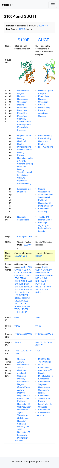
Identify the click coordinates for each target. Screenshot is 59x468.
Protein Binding (24, 146)
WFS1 (26, 255)
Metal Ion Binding (21, 168)
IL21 (30, 286)
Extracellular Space (23, 366)
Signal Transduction (23, 414)
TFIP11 (17, 309)
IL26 (26, 289)
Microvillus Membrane (22, 114)
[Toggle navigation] (52, 5)
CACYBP (18, 269)
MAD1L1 (18, 255)
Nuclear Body (44, 107)
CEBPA (27, 269)
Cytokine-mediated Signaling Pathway (21, 374)
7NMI (16, 353)
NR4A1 (45, 278)
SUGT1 (44, 39)
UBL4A (24, 311)
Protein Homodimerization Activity (25, 158)
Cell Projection (24, 124)
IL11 (21, 283)
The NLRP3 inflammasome (45, 218)
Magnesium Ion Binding (24, 137)
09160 (38, 325)
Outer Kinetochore (43, 366)
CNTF (24, 272)
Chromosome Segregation (44, 383)
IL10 (16, 283)
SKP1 (38, 292)
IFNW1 (29, 280)
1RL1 (37, 350)
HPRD (22, 29)
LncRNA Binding (45, 146)
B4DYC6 (48, 342)
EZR (22, 278)
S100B (25, 300)
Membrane (22, 110)
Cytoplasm (22, 101)
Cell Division (44, 412)
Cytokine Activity (21, 360)
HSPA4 (49, 275)
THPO (17, 311)
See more (19, 440)
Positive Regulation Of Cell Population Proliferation (24, 397)
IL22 (16, 289)
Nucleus (21, 96)
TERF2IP (26, 306)
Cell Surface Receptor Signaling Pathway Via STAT (23, 424)
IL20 (26, 286)
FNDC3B (45, 272)
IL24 (21, 289)
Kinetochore (43, 96)
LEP (16, 295)
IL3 (15, 292)
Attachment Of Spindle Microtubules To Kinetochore (45, 374)
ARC (30, 266)
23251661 (28, 244)
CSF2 (29, 272)
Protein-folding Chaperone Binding (44, 141)
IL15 (21, 286)
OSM (21, 295)
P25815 (17, 342)
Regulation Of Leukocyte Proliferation (23, 435)
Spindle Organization (44, 190)
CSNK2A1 (47, 269)
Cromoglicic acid (24, 236)
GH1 (26, 278)
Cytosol (41, 104)
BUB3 (45, 266)
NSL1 (37, 280)
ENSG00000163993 (23, 333)
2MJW (28, 350)
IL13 (16, 286)
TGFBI (25, 309)
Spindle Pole (44, 398)
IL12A (26, 283)
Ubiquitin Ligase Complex (45, 92)
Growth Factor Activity (23, 388)
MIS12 (38, 278)
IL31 (20, 292)
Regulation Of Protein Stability (45, 204)
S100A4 (18, 300)
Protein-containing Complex (43, 113)
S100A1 (18, 297)
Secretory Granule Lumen (24, 120)
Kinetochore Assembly (43, 210)
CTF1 (22, 275)
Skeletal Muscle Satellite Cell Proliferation (45, 197)
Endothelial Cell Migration (24, 190)
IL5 (23, 292)
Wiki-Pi (8, 5)
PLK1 (37, 283)
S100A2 (26, 297)
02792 (17, 325)
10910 (38, 317)
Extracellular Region (23, 92)
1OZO (22, 350)
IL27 (30, 289)
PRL (26, 295)
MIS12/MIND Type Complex (44, 360)
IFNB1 (22, 280)
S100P (24, 39)
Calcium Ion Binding (22, 142)
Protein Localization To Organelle (45, 404)
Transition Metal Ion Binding (24, 173)
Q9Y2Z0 (39, 345)
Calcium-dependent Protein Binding (24, 180)
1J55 (16, 350)
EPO (16, 278)
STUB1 (24, 303)
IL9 (27, 292)
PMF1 (44, 283)
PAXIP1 (44, 280)
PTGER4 (39, 286)
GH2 (16, 280)
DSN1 (38, 272)
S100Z (17, 303)
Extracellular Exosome (23, 128)
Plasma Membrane (22, 106)
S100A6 (47, 286)
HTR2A (38, 255)
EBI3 (28, 275)
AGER (24, 266)
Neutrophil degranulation (23, 218)
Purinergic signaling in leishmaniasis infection (44, 226)
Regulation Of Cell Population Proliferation (24, 406)
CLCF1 (17, 272)
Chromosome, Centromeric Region (44, 390)
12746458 (43, 25)
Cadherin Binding (25, 163)
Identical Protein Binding (24, 151)
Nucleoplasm (23, 98)
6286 (16, 317)
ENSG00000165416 (44, 333)
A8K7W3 (39, 342)
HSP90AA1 (40, 275)
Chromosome (44, 409)
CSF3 (17, 275)
